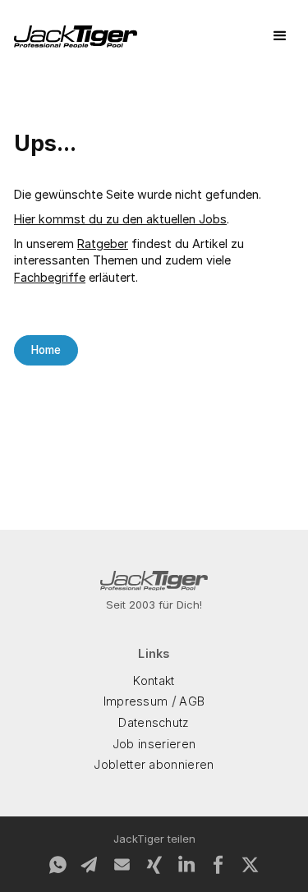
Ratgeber (102, 244)
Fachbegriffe (49, 277)
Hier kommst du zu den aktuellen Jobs (120, 219)
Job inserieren (154, 744)
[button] (280, 36)
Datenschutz (154, 722)
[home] (75, 37)
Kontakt (153, 680)
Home (46, 349)
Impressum (135, 701)
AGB (192, 701)
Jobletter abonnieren (154, 764)
